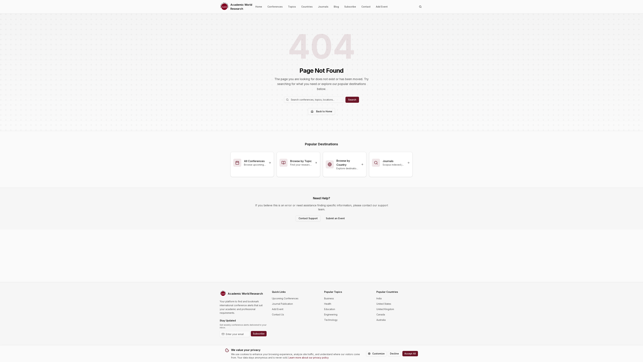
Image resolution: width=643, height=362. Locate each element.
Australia (381, 319)
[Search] (420, 7)
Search (352, 99)
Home (258, 6)
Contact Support (308, 218)
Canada (380, 314)
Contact (366, 6)
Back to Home (324, 111)
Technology (331, 319)
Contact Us (278, 314)
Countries (307, 6)
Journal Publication (282, 303)
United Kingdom (385, 309)
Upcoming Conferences (285, 298)
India (379, 298)
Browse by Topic (301, 161)
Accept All (410, 353)
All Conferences (254, 161)
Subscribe (350, 6)
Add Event (382, 6)
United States (383, 303)
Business (329, 298)
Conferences (275, 6)
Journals (323, 6)
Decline (394, 353)
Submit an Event (335, 218)
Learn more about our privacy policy (309, 357)
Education (329, 309)
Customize (378, 353)
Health (327, 303)
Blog (336, 6)
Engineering (330, 314)
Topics (292, 6)
